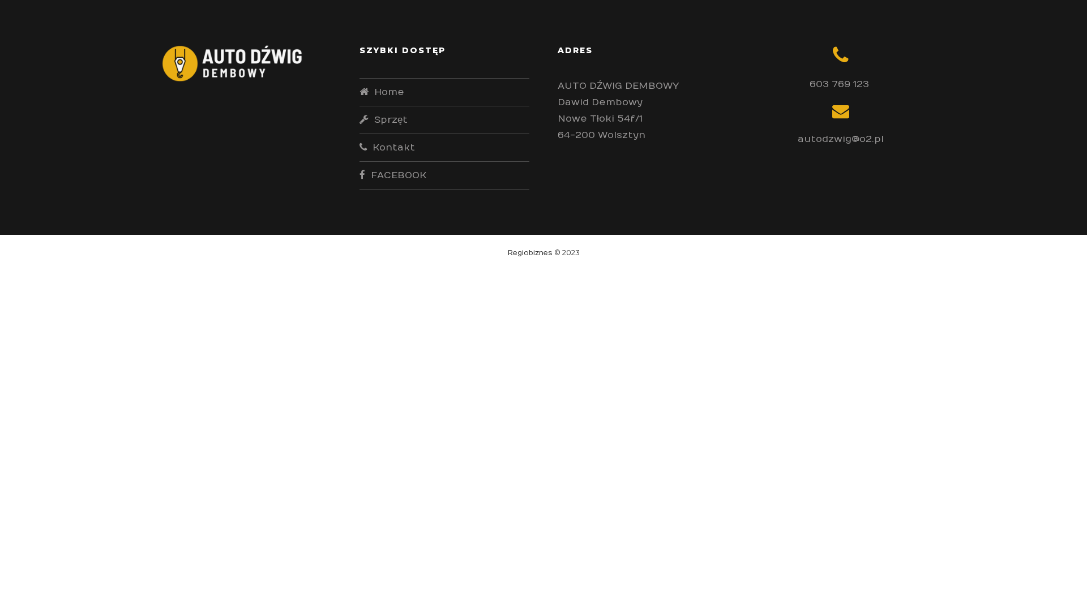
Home (389, 92)
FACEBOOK (398, 175)
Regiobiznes (530, 252)
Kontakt (394, 147)
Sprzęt (391, 120)
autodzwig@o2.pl (841, 139)
